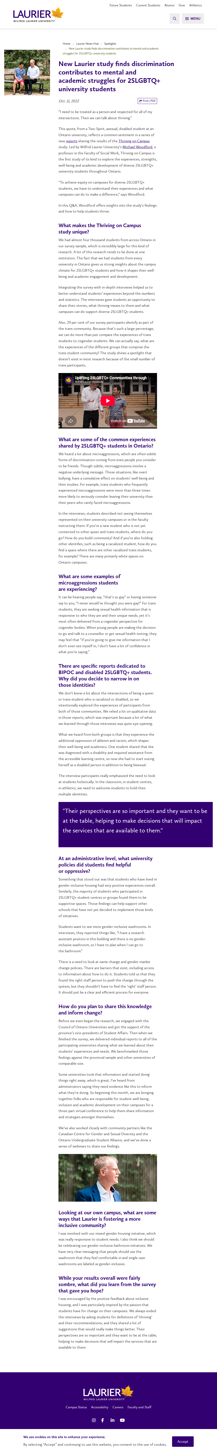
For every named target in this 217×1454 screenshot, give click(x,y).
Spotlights (110, 44)
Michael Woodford (137, 147)
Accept (182, 1441)
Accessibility (99, 1407)
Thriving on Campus (134, 141)
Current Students (148, 5)
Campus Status (76, 1407)
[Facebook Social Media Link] (103, 1420)
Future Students (121, 5)
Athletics (195, 5)
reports (71, 141)
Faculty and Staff (139, 1407)
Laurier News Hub (87, 44)
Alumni (169, 5)
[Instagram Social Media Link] (94, 1420)
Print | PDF (149, 101)
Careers (118, 1407)
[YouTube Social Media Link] (122, 1420)
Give (182, 5)
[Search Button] (175, 18)
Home (66, 44)
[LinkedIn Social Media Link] (113, 1420)
